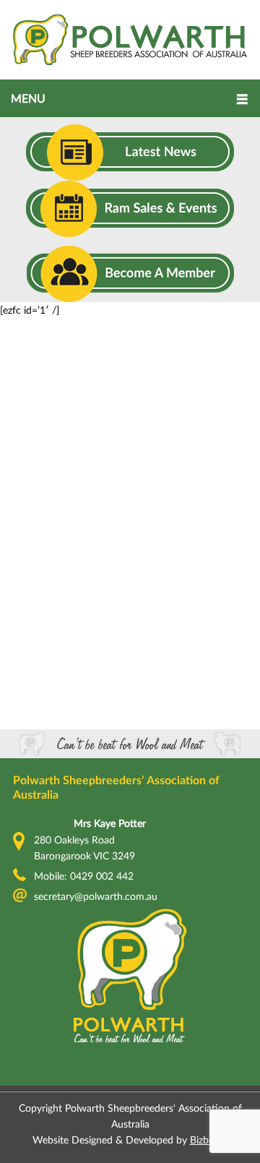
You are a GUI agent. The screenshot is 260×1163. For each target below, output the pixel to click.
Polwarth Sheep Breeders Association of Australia (130, 39)
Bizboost (209, 1139)
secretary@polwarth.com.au (95, 896)
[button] (130, 98)
